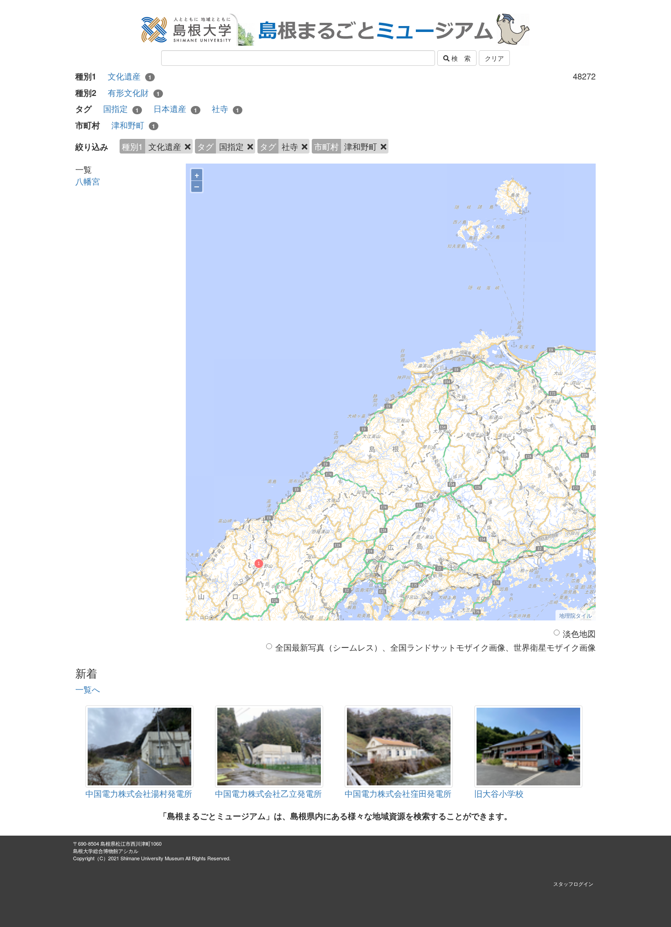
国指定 (121, 108)
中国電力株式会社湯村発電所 (138, 793)
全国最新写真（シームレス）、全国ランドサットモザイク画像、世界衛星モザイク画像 (435, 647)
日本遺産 (175, 108)
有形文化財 (134, 92)
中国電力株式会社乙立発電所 (268, 793)
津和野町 (133, 125)
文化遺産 (130, 76)
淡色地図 (579, 633)
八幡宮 (87, 181)
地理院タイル (575, 615)
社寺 (225, 108)
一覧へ (87, 689)
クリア (494, 58)
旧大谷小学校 (499, 793)
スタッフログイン (573, 883)
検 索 (460, 58)
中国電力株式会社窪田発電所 (398, 793)
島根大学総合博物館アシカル (105, 850)
